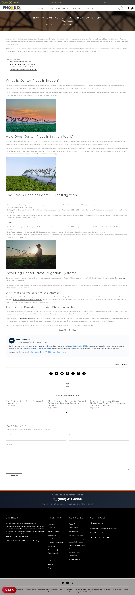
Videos (50, 564)
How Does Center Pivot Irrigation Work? (23, 64)
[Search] (119, 9)
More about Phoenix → (60, 352)
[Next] (127, 406)
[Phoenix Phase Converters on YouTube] (67, 583)
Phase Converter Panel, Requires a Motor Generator (92, 589)
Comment (9, 444)
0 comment (86, 25)
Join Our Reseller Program (32, 541)
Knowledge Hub (74, 559)
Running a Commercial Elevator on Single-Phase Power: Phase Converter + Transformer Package (109, 403)
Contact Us (52, 560)
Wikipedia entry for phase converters (38, 348)
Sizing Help (51, 546)
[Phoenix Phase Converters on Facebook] (63, 583)
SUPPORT (90, 8)
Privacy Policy (73, 528)
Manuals (50, 539)
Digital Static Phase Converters (87, 592)
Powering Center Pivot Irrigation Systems (23, 69)
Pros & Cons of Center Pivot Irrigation (22, 67)
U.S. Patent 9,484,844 (78, 346)
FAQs (50, 557)
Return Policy (73, 531)
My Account (52, 524)
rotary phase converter (25, 318)
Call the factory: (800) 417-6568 (40, 352)
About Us (72, 524)
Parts (126, 589)
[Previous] (7, 406)
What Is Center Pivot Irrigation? (20, 62)
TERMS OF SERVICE (76, 535)
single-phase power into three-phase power (27, 299)
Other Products (117, 589)
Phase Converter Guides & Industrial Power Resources (64, 25)
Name (8, 435)
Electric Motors (31, 589)
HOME (41, 8)
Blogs (50, 568)
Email (71, 435)
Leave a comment (121, 364)
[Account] (123, 9)
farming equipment (118, 278)
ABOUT (76, 8)
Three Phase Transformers (65, 592)
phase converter (11, 314)
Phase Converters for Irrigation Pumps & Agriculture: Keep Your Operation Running (67, 403)
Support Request (53, 531)
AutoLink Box (68, 589)
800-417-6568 (98, 533)
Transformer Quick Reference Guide (50, 589)
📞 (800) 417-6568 (126, 7)
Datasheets (52, 535)
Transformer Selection (47, 592)
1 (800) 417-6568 (56, 2)
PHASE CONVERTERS (58, 8)
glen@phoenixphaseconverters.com (105, 528)
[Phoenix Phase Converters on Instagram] (72, 583)
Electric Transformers (16, 589)
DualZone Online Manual (56, 542)
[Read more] (3, 2)
